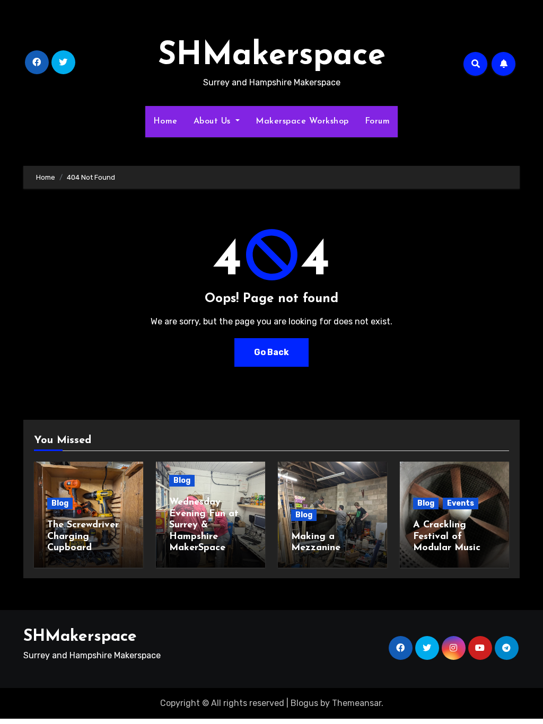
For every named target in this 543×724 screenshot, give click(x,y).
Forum (377, 121)
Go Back (271, 352)
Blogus (304, 703)
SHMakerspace (272, 56)
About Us (214, 121)
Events (460, 503)
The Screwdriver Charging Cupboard (83, 536)
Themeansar (356, 703)
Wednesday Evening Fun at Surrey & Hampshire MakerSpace (204, 525)
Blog (59, 503)
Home (165, 121)
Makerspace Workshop (302, 121)
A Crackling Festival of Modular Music (446, 536)
